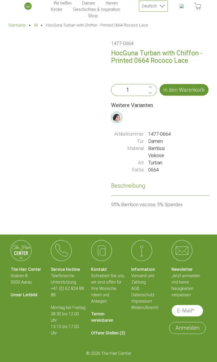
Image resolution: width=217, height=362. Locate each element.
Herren (112, 3)
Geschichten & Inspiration (96, 9)
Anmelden (187, 328)
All (36, 25)
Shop (93, 15)
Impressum (141, 301)
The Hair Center (116, 353)
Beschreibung (128, 185)
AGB (135, 288)
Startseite (17, 25)
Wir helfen (62, 3)
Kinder (56, 9)
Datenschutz (142, 294)
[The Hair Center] (28, 6)
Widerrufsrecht (144, 307)
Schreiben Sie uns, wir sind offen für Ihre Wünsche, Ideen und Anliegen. (108, 288)
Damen (88, 3)
